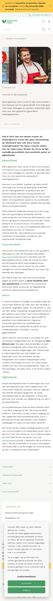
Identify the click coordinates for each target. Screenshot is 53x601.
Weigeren (26, 590)
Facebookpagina (10, 440)
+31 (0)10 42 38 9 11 (41, 15)
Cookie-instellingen (26, 576)
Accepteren (27, 583)
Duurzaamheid (9, 257)
